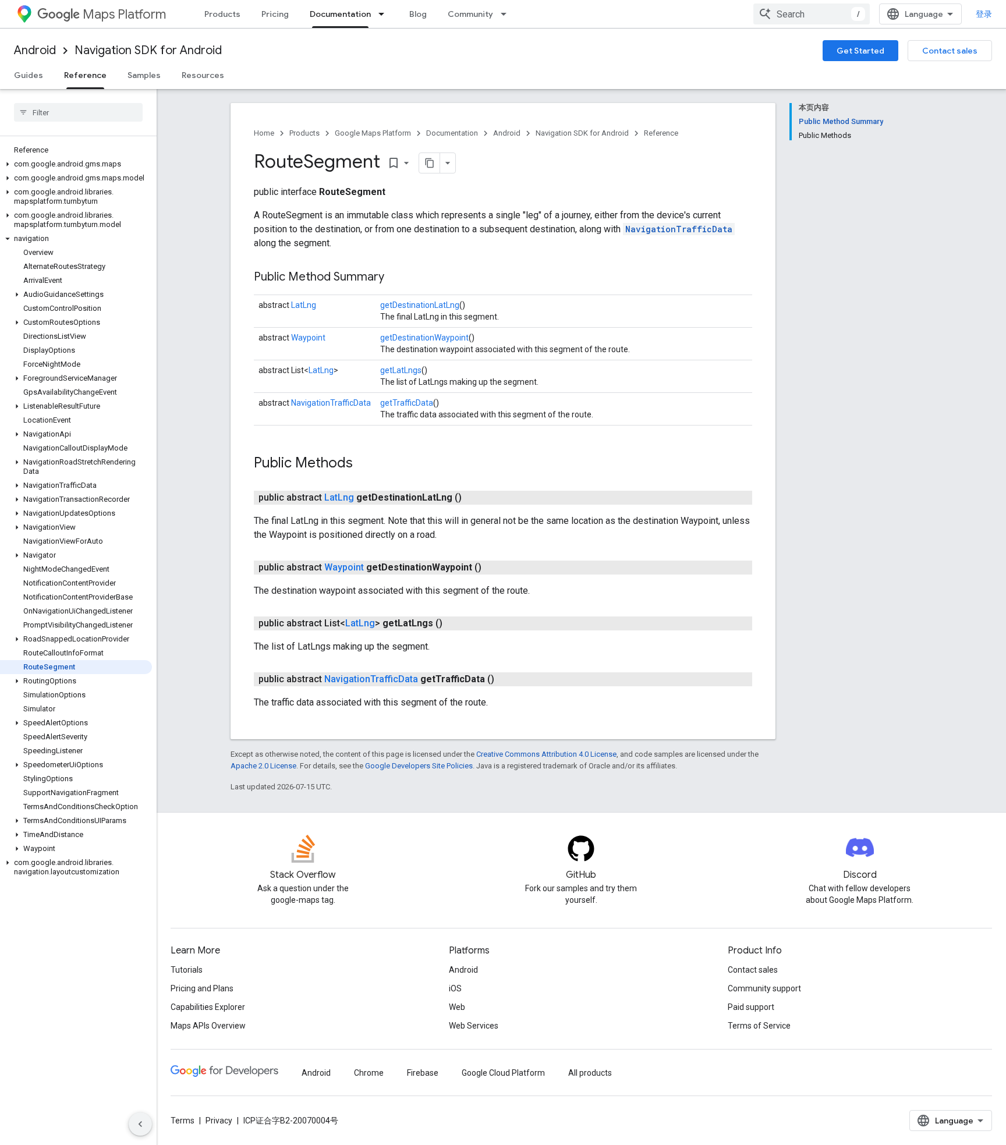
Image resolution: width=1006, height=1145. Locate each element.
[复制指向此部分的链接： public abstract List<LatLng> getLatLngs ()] (456, 623)
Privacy (219, 1120)
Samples (144, 75)
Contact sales (949, 50)
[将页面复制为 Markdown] (429, 163)
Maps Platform (124, 14)
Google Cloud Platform (503, 1072)
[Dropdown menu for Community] (507, 14)
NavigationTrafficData (678, 229)
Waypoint (308, 337)
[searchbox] (78, 112)
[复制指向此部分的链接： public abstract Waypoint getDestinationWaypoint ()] (495, 568)
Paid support (751, 1007)
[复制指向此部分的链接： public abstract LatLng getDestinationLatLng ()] (475, 498)
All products (590, 1072)
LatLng (303, 305)
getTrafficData (406, 402)
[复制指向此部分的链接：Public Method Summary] (396, 278)
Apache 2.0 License (263, 765)
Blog (418, 14)
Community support (764, 988)
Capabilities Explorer (208, 1007)
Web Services (473, 1025)
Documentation (340, 14)
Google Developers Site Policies (419, 765)
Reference (85, 75)
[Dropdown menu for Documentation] (385, 14)
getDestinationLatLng (419, 305)
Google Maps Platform (373, 133)
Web (457, 1007)
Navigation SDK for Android (148, 50)
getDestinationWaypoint (424, 337)
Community (470, 14)
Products (222, 14)
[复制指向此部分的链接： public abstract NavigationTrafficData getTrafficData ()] (508, 679)
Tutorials (187, 969)
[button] (76, 164)
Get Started (860, 50)
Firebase (422, 1072)
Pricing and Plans (202, 988)
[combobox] (811, 13)
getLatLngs (400, 370)
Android (35, 50)
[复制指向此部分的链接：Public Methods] (364, 464)
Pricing (275, 14)
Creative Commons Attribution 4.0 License (546, 754)
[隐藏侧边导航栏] (140, 1124)
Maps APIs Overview (208, 1025)
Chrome (369, 1072)
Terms (182, 1120)
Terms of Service (759, 1025)
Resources (203, 75)
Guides (28, 75)
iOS (455, 988)
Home (264, 133)
